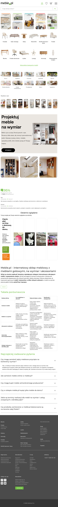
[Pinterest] (2, 483)
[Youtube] (5, 483)
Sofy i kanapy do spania (25, 446)
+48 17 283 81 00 (49, 458)
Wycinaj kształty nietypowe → (6, 257)
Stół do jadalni (43, 428)
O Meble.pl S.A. (33, 462)
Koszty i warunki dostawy (21, 462)
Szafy (41, 439)
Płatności (17, 467)
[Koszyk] (51, 3)
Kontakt (31, 457)
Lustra (22, 430)
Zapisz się (19, 488)
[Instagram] (5, 480)
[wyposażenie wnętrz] (17, 25)
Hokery (3, 433)
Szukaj (55, 8)
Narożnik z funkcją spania (26, 438)
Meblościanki (24, 433)
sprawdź (8, 150)
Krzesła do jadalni (5, 441)
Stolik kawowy (43, 432)
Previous (15, 239)
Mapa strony (32, 467)
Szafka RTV (42, 434)
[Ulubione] (46, 3)
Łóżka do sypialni (24, 423)
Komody (3, 436)
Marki (31, 465)
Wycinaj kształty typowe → (5, 249)
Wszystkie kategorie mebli (29, 65)
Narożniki (23, 436)
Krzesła (3, 439)
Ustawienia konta (5, 461)
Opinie (31, 464)
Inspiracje (17, 470)
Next (55, 239)
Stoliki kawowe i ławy (6, 446)
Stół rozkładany (43, 429)
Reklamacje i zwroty (19, 461)
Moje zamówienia (5, 459)
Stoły (41, 426)
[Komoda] (29, 167)
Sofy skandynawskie (44, 421)
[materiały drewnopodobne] (40, 25)
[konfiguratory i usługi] (6, 21)
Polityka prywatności (20, 459)
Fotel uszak (3, 428)
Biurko (2, 422)
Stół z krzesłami (43, 431)
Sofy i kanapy (24, 443)
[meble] (17, 17)
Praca (31, 461)
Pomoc (17, 464)
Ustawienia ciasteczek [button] (6, 462)
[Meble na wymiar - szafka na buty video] (29, 21)
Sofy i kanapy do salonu (25, 444)
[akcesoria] (40, 17)
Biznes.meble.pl (33, 468)
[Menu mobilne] (56, 3)
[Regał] (10, 167)
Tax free (17, 472)
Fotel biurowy (4, 426)
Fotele (2, 425)
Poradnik (17, 468)
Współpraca (32, 459)
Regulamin (17, 457)
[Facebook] (2, 480)
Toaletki (42, 445)
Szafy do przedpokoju (45, 440)
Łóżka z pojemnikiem (25, 425)
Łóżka (22, 422)
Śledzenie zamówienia (6, 457)
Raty (16, 465)
